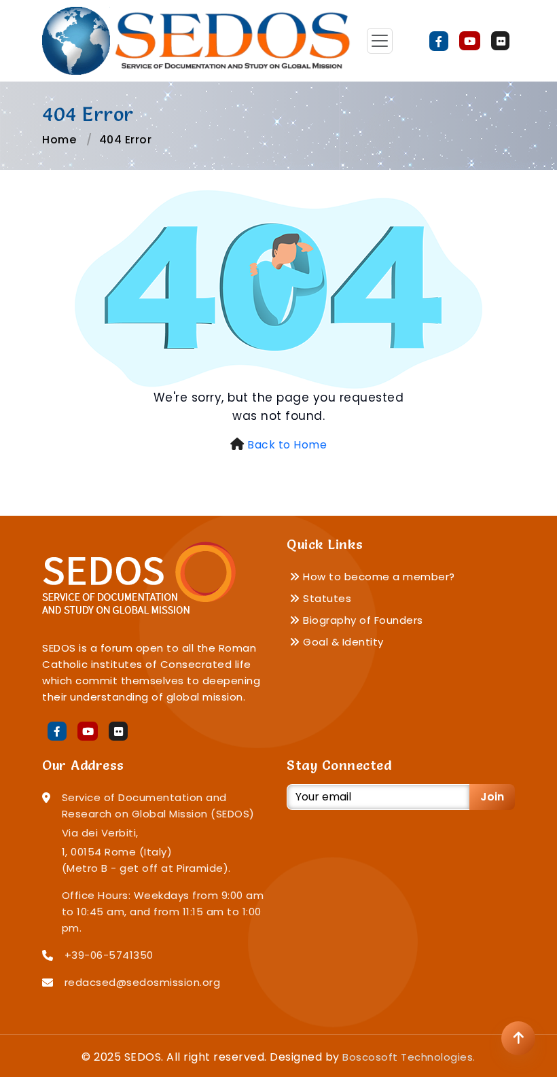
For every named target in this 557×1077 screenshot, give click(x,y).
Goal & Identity (342, 642)
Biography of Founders (361, 620)
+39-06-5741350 (109, 955)
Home (59, 139)
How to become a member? (377, 576)
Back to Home (287, 445)
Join (492, 797)
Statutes (325, 598)
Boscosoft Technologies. (408, 1057)
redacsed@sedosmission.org (143, 982)
